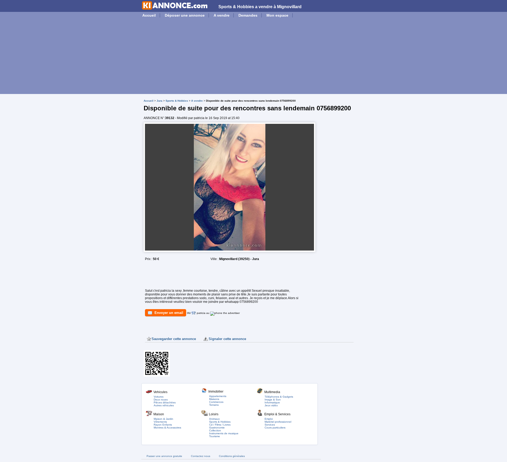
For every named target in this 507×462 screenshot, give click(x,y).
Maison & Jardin (163, 418)
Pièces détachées (165, 402)
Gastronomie (217, 427)
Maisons (214, 399)
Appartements (217, 396)
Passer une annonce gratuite (164, 456)
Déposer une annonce (185, 15)
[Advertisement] (253, 57)
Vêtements (160, 421)
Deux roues (161, 399)
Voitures (158, 396)
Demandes (247, 15)
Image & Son (273, 399)
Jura (159, 100)
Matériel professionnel (278, 421)
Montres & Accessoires (167, 427)
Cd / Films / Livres (220, 424)
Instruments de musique (223, 433)
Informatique (272, 402)
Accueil (149, 15)
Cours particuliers (275, 427)
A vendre (221, 15)
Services (270, 424)
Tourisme (214, 436)
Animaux (214, 418)
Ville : (214, 259)
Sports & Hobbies (177, 100)
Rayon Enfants (163, 424)
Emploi (269, 418)
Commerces (216, 401)
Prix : (149, 259)
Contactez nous (200, 456)
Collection (215, 430)
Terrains (214, 404)
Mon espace (277, 15)
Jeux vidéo (271, 405)
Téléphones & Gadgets (279, 396)
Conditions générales (232, 456)
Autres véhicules (164, 405)
